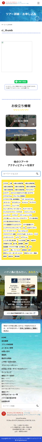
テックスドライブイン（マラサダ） (13, 212)
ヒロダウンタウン (31, 228)
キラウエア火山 (7, 196)
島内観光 (20, 243)
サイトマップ (6, 372)
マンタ (36, 234)
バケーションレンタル (26, 215)
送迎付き (10, 256)
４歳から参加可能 (8, 186)
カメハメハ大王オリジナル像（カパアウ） (22, 193)
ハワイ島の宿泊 (33, 218)
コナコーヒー (7, 202)
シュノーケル (15, 205)
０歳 (11, 183)
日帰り (26, 243)
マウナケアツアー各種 (9, 234)
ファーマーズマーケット (10, 231)
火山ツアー (6, 250)
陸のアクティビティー (8, 383)
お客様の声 (6, 401)
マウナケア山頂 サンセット (25, 234)
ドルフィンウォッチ (29, 212)
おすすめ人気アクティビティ (11, 389)
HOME (4, 337)
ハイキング (15, 215)
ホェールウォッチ (23, 231)
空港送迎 (24, 250)
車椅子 (5, 256)
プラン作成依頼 (7, 344)
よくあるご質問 (7, 348)
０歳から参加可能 (18, 183)
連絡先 (4, 355)
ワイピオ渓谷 (21, 240)
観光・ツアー (6, 378)
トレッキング (7, 215)
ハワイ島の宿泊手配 (9, 398)
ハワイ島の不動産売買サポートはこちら (20, 313)
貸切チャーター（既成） (31, 253)
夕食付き (33, 240)
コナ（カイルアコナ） (28, 199)
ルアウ (17, 237)
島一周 (15, 243)
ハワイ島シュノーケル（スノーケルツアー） (15, 218)
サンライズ (33, 202)
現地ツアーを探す (8, 375)
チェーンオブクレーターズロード (12, 209)
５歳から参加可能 (19, 186)
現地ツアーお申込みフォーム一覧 (10, 393)
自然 (29, 250)
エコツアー (6, 193)
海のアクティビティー (8, 386)
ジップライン (7, 205)
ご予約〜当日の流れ (9, 361)
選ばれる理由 (6, 358)
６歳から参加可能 (30, 186)
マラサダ (5, 183)
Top (35, 437)
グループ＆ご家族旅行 (19, 196)
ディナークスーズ (27, 209)
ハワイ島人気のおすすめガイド (11, 221)
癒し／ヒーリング (15, 250)
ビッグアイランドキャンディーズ (12, 228)
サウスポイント (16, 202)
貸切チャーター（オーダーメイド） (13, 253)
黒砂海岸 (17, 256)
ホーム (3, 24)
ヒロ (24, 228)
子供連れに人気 (7, 243)
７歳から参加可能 (8, 190)
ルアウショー (24, 237)
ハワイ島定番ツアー (28, 224)
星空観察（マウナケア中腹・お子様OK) (14, 247)
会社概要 (5, 341)
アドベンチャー (30, 190)
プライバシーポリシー (10, 365)
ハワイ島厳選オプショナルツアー (12, 224)
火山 (30, 247)
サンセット (25, 202)
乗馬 (28, 240)
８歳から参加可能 (19, 190)
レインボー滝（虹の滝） (10, 240)
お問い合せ (6, 351)
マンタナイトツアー (8, 237)
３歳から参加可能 (29, 183)
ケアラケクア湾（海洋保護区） (11, 199)
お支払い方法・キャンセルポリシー (15, 368)
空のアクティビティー (8, 381)
